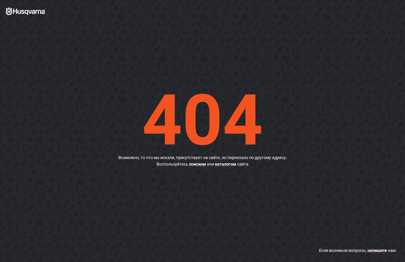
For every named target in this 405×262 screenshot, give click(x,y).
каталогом (225, 164)
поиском (197, 164)
